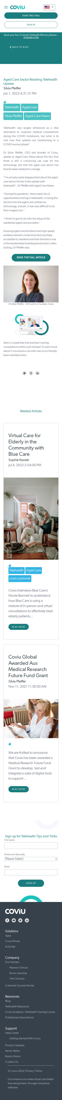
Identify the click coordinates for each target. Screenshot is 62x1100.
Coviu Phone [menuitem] (12, 941)
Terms (38, 1071)
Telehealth (12, 107)
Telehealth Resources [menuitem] (17, 1006)
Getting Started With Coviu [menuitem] (24, 1038)
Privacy (30, 1071)
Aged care (29, 107)
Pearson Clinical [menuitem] (18, 967)
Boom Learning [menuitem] (18, 973)
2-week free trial (20, 343)
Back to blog (20, 47)
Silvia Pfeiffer (12, 88)
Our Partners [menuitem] (12, 962)
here (23, 355)
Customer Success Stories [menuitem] (19, 985)
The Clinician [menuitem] (16, 978)
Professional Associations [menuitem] (19, 1017)
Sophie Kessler (18, 460)
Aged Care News (37, 116)
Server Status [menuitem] (12, 1051)
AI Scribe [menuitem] (10, 946)
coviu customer (19, 578)
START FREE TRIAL (31, 16)
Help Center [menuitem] (12, 1033)
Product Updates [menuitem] (14, 1045)
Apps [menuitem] (8, 935)
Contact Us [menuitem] (11, 1062)
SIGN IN (31, 25)
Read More (18, 627)
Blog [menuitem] (8, 1001)
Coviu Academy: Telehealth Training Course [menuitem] (30, 1012)
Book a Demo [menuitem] (12, 1056)
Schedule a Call (31, 37)
